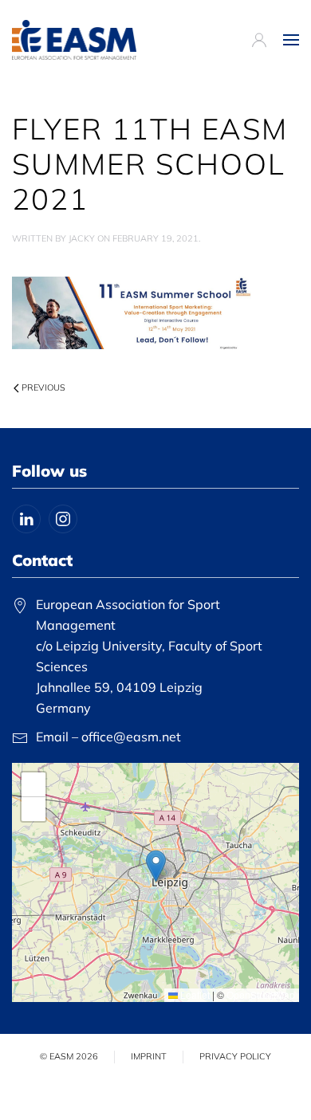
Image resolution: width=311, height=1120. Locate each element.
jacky (82, 238)
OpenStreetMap (260, 994)
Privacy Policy (235, 1056)
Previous (43, 387)
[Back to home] (74, 40)
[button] (291, 40)
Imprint (149, 1056)
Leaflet (194, 994)
